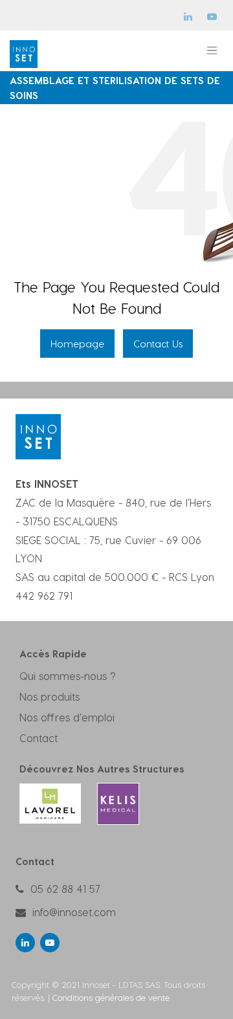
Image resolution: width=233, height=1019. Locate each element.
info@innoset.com (74, 912)
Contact (38, 738)
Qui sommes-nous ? (67, 676)
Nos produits (49, 696)
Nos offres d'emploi (67, 717)
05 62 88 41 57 (65, 888)
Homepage (77, 343)
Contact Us (158, 343)
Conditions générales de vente (111, 997)
